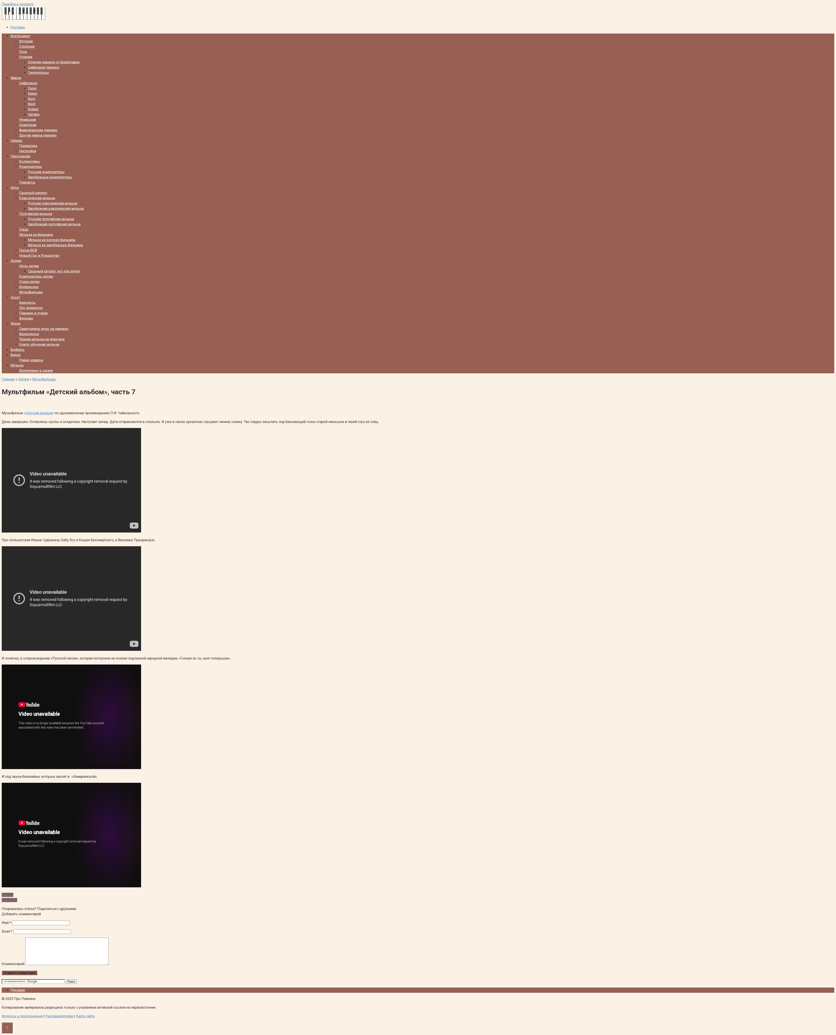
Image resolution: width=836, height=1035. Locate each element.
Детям (15, 261)
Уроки (15, 323)
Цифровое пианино (43, 67)
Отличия (25, 57)
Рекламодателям (59, 1016)
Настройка (27, 151)
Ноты (14, 188)
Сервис (16, 141)
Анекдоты (27, 303)
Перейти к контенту (18, 4)
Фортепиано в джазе (36, 371)
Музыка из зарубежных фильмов (55, 245)
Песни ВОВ (28, 250)
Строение (27, 46)
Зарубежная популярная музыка (54, 224)
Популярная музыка (35, 214)
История (26, 41)
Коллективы (29, 161)
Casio (32, 88)
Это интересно (31, 308)
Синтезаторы (38, 73)
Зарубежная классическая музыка (56, 208)
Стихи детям (29, 282)
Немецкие (27, 120)
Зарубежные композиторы (50, 177)
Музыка (17, 365)
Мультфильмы (31, 292)
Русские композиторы (46, 172)
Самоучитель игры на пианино (43, 329)
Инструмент (20, 36)
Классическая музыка (37, 198)
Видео (15, 355)
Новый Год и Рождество (39, 256)
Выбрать (17, 350)
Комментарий (13, 964)
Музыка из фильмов (36, 235)
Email (7, 931)
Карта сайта (85, 1016)
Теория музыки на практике (42, 339)
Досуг (15, 297)
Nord (31, 104)
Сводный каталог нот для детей (53, 271)
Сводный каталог (33, 193)
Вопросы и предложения (22, 1016)
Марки (15, 78)
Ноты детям (29, 266)
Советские (27, 125)
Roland (33, 109)
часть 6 (7, 895)
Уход (23, 52)
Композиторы (30, 167)
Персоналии (20, 156)
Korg (31, 99)
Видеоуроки (29, 334)
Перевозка (28, 146)
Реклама (17, 27)
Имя (6, 923)
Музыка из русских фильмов (51, 240)
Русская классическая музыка (52, 203)
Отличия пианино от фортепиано (54, 62)
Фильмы (26, 318)
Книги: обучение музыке (39, 344)
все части (9, 900)
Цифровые (28, 83)
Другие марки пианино (38, 135)
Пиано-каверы (31, 360)
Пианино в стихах (33, 313)
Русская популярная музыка (51, 219)
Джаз (23, 229)
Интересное (29, 287)
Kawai (32, 93)
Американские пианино (38, 130)
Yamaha (33, 114)
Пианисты (27, 182)
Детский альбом (38, 413)
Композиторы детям (36, 276)
